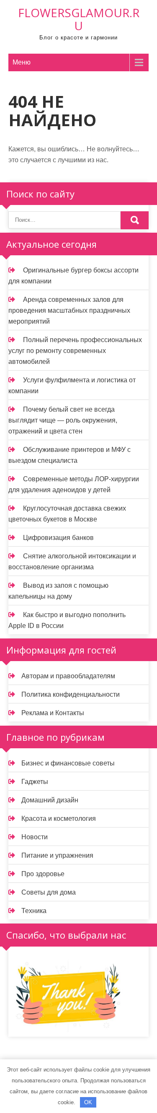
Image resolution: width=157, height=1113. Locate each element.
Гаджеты (34, 781)
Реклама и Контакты (52, 712)
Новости (34, 837)
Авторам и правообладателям (68, 676)
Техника (33, 910)
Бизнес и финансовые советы (68, 763)
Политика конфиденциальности (70, 694)
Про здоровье (42, 873)
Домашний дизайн (49, 800)
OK (88, 1102)
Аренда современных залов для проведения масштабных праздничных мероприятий (69, 310)
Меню (22, 62)
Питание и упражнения (57, 855)
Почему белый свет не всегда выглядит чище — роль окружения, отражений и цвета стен (62, 420)
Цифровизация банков (58, 537)
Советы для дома (48, 892)
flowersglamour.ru (78, 19)
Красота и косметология (58, 818)
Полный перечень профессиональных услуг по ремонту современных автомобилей (75, 350)
